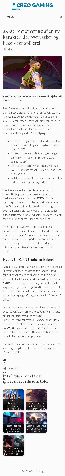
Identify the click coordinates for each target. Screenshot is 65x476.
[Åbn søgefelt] (61, 17)
